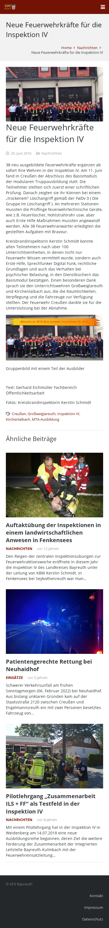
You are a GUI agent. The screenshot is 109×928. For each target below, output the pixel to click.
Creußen (19, 413)
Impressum (93, 907)
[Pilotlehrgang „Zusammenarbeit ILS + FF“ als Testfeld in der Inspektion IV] (54, 756)
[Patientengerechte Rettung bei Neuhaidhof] (54, 621)
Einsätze (14, 677)
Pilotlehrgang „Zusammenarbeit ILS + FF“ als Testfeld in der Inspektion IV (51, 803)
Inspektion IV (68, 413)
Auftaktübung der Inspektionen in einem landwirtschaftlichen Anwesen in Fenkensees (53, 532)
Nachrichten (51, 153)
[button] (103, 7)
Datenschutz (92, 919)
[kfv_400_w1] (10, 7)
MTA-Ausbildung (45, 419)
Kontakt (96, 895)
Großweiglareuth (42, 413)
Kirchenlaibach (18, 419)
